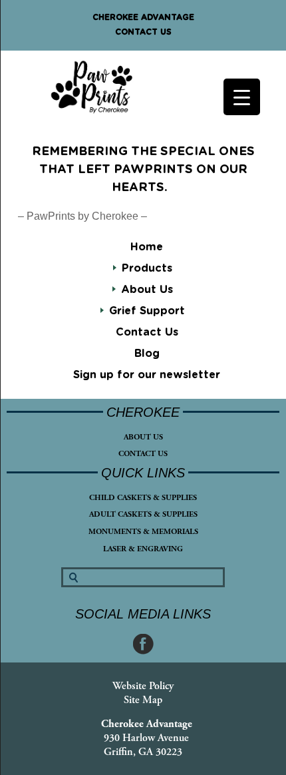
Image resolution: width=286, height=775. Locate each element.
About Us (143, 437)
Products (147, 268)
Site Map (143, 700)
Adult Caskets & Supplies (143, 514)
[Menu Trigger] (241, 97)
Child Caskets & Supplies (143, 498)
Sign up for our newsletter (146, 375)
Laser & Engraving (143, 549)
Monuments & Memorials (143, 532)
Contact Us (143, 32)
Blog (147, 353)
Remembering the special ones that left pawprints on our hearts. (143, 170)
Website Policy (143, 686)
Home (146, 247)
